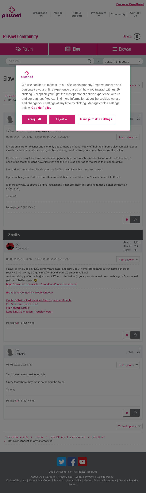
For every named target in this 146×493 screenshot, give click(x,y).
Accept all (34, 119)
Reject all (62, 119)
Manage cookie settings (96, 119)
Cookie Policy (41, 107)
